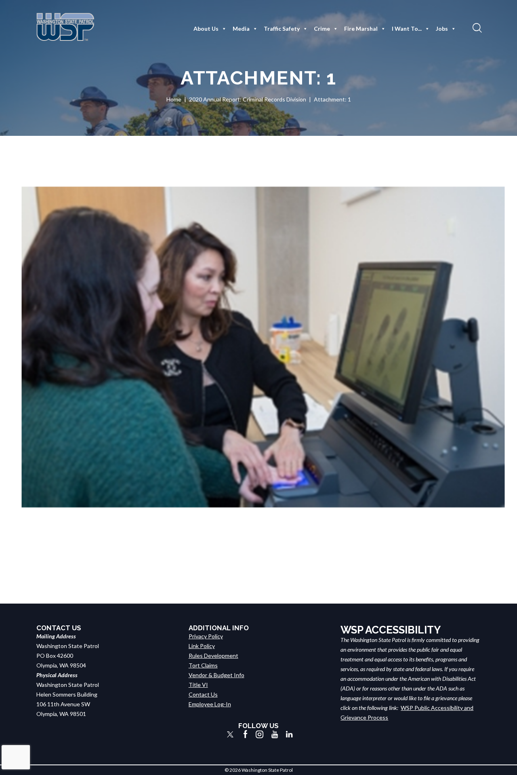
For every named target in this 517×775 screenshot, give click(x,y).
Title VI (198, 684)
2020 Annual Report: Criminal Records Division (247, 99)
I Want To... (407, 28)
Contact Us (203, 694)
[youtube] (274, 734)
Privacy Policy (206, 636)
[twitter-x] (230, 734)
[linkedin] (289, 734)
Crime (322, 28)
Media (241, 28)
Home (173, 99)
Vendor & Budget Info (216, 675)
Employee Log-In (210, 704)
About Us (206, 28)
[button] (476, 27)
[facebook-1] (245, 734)
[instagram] (259, 734)
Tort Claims (203, 665)
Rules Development (213, 655)
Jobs (442, 28)
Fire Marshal (361, 28)
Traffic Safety (282, 28)
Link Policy (202, 645)
